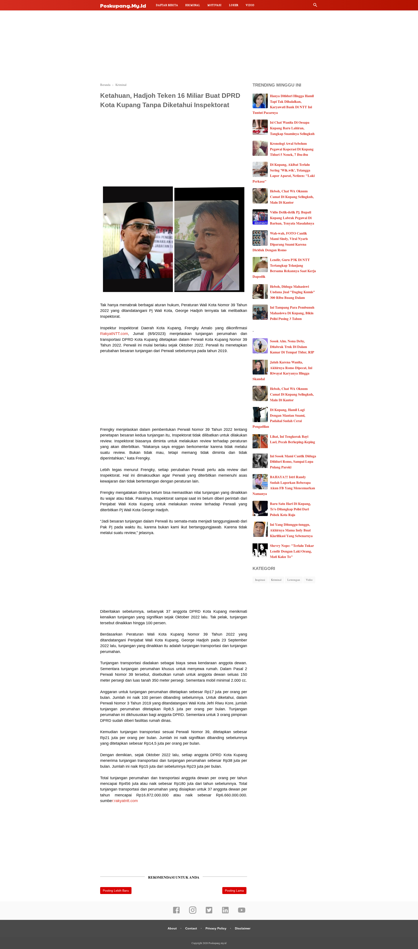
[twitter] (209, 913)
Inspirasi (260, 580)
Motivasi (214, 5)
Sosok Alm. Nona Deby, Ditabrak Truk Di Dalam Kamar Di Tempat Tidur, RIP (292, 346)
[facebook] (176, 913)
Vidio (250, 5)
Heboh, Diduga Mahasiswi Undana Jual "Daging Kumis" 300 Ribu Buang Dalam (292, 292)
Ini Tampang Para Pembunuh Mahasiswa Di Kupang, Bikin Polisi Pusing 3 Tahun (292, 313)
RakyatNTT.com (114, 333)
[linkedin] (225, 913)
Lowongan (293, 580)
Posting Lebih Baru (116, 890)
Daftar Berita (167, 5)
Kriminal (192, 5)
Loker (233, 5)
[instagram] (192, 913)
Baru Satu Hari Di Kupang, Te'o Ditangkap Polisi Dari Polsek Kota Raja (290, 509)
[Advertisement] (209, 45)
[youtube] (241, 913)
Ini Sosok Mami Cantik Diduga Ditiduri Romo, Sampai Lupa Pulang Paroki (293, 461)
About (172, 928)
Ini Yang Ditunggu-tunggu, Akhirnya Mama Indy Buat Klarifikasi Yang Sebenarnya (291, 530)
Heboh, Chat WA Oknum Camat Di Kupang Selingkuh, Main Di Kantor (292, 196)
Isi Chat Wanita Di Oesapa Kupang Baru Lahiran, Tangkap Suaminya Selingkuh (292, 128)
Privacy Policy (216, 928)
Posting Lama (234, 890)
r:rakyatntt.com (125, 801)
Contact (191, 928)
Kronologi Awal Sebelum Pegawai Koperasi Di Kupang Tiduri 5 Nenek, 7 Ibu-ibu (292, 149)
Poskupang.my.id (123, 5)
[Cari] (315, 6)
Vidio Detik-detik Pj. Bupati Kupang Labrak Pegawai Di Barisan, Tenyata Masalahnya (292, 218)
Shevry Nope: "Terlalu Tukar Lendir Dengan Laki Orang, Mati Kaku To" (292, 551)
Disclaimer (242, 928)
